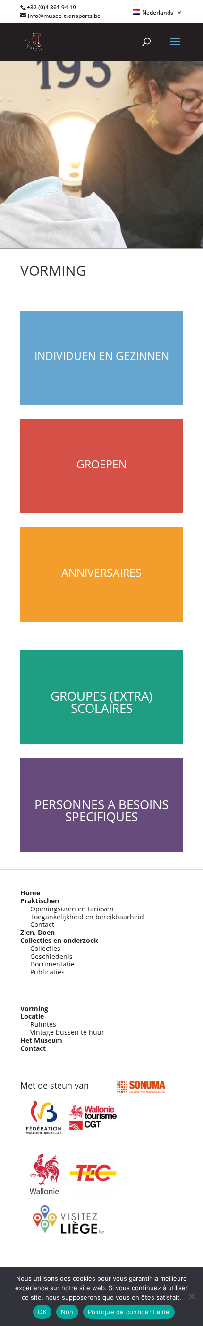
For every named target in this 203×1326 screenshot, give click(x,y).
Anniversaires (101, 572)
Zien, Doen (37, 932)
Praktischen (39, 900)
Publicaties (47, 971)
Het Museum (41, 1040)
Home (30, 892)
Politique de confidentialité (129, 1312)
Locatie (32, 1016)
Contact (42, 924)
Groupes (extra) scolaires (101, 702)
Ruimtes (43, 1024)
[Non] (191, 1296)
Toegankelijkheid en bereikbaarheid (87, 916)
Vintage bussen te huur (67, 1032)
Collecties (45, 948)
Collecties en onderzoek (59, 940)
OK (42, 1312)
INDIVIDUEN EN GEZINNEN (101, 355)
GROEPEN (101, 464)
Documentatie (52, 963)
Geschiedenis (51, 956)
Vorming (34, 1008)
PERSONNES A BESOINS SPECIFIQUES (101, 810)
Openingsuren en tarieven (72, 908)
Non (67, 1312)
